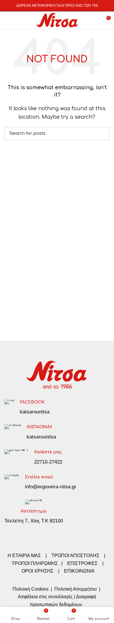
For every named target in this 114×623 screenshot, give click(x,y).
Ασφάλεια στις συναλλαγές (45, 596)
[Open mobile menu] (7, 20)
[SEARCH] (101, 133)
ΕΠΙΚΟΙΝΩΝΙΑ (79, 570)
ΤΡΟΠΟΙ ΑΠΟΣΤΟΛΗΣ (75, 555)
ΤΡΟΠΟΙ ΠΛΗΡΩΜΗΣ (35, 563)
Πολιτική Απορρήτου (75, 589)
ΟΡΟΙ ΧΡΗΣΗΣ (37, 570)
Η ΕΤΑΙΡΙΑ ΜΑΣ (25, 555)
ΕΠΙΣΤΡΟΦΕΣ (82, 563)
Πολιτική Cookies (31, 589)
